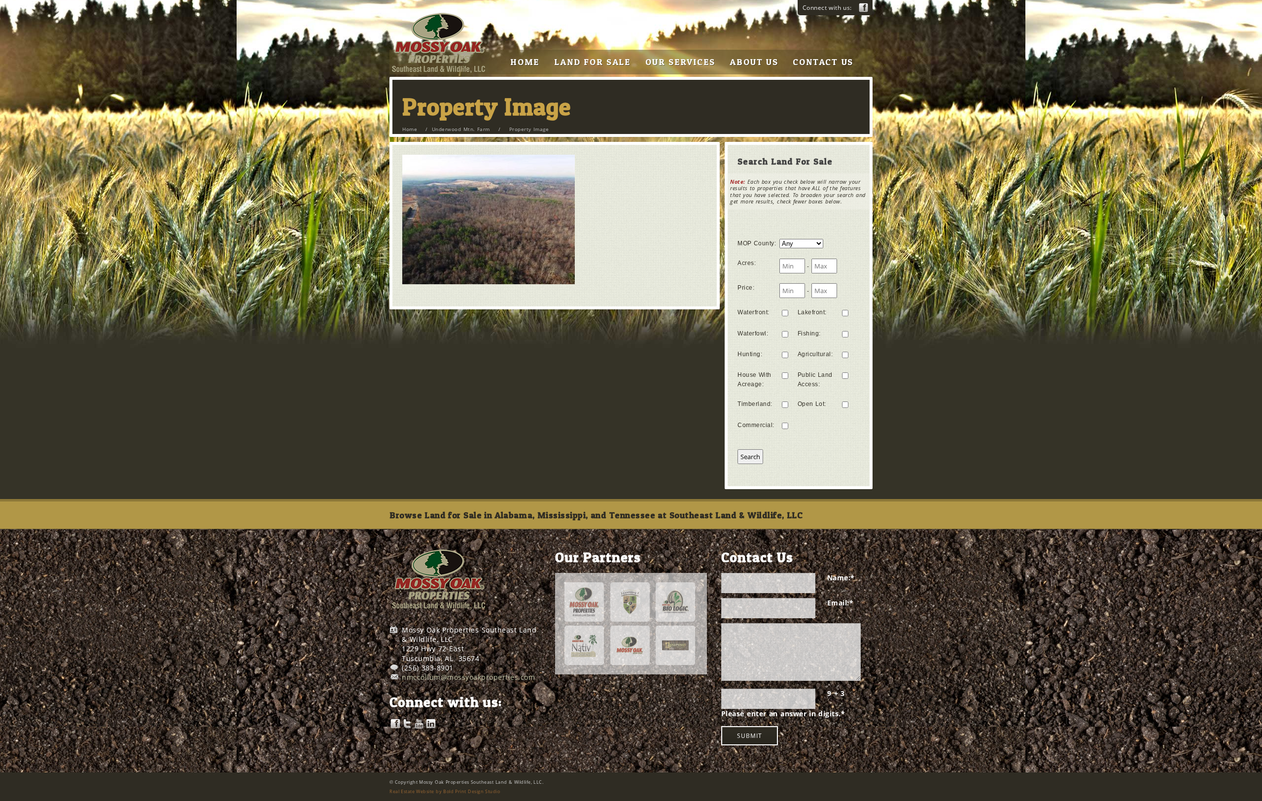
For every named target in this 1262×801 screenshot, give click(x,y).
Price (745, 287)
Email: (840, 602)
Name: (841, 577)
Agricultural (815, 354)
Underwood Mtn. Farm (461, 129)
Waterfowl (752, 333)
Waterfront (753, 312)
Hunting (749, 354)
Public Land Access (815, 379)
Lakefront (812, 312)
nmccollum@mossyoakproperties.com (468, 677)
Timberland (754, 403)
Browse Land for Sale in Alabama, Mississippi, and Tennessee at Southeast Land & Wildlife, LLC (596, 515)
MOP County (756, 243)
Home (409, 129)
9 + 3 (836, 693)
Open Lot (812, 403)
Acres (746, 263)
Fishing (809, 333)
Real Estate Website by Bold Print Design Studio (444, 791)
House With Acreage (754, 379)
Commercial (755, 425)
